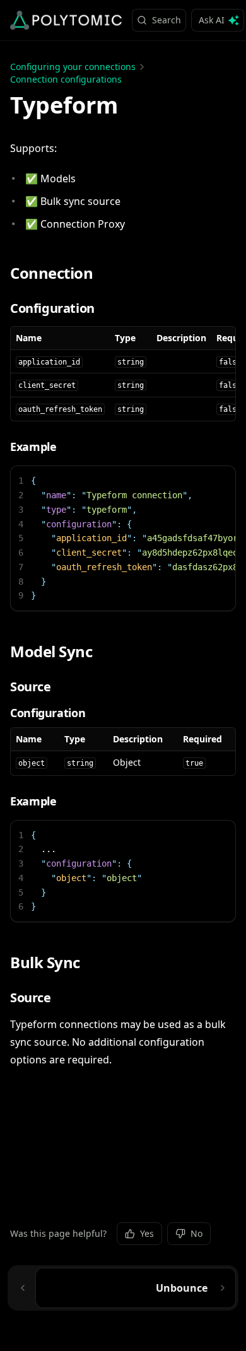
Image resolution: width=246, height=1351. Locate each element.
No (196, 1233)
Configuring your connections (73, 67)
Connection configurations (66, 79)
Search (166, 20)
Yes (147, 1233)
